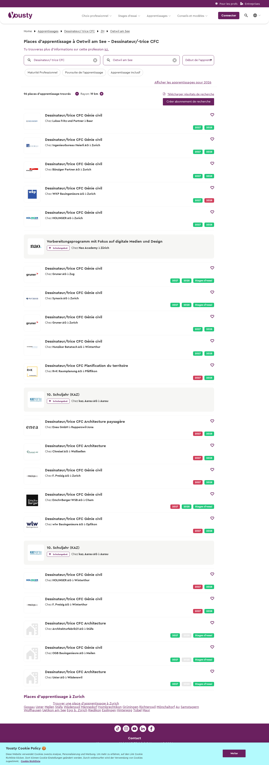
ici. (106, 49)
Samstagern (190, 707)
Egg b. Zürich (77, 710)
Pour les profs (229, 4)
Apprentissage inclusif (125, 72)
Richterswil (147, 707)
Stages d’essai (127, 15)
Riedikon (94, 710)
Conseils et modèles (190, 15)
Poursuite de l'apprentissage (84, 72)
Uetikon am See (54, 710)
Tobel (137, 710)
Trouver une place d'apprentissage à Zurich (86, 703)
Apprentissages (157, 15)
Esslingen (109, 710)
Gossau (29, 707)
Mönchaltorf (166, 707)
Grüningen (130, 707)
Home (28, 31)
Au (178, 707)
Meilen (49, 707)
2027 (198, 127)
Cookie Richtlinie (30, 761)
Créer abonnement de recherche (188, 101)
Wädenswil (72, 707)
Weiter (234, 753)
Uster (40, 707)
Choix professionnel (95, 15)
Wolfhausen (32, 710)
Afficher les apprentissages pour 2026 (182, 82)
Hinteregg (124, 710)
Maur (146, 710)
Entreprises (252, 4)
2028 (209, 127)
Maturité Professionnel (42, 72)
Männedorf (89, 707)
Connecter (228, 15)
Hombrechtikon (110, 707)
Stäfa (59, 707)
